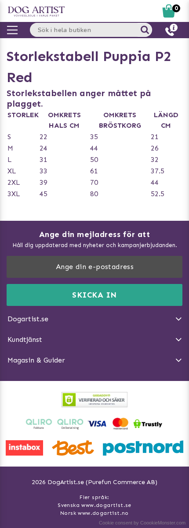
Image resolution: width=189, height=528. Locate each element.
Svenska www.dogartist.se (94, 505)
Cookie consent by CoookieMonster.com (142, 522)
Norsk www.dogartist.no (94, 513)
